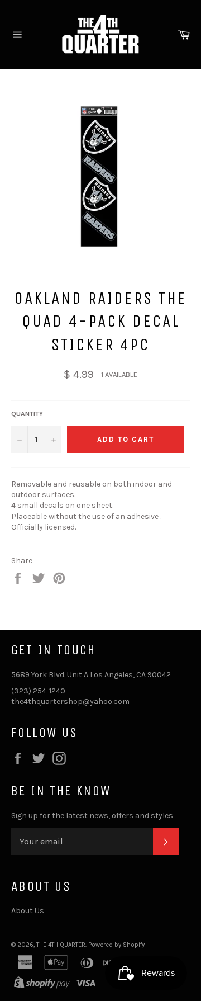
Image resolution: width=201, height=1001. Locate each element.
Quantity (27, 414)
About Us (27, 910)
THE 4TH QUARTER (60, 944)
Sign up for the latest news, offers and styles (92, 815)
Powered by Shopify (116, 944)
